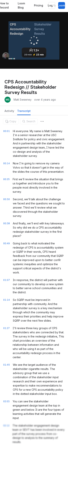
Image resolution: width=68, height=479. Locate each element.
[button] (42, 121)
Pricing (38, 5)
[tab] (9, 112)
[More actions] (42, 121)
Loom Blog (21, 5)
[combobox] (42, 121)
